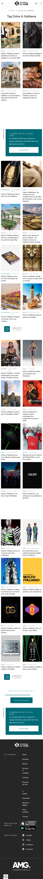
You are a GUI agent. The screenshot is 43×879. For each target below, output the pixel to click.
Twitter (28, 840)
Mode (24, 754)
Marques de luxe (25, 783)
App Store (28, 823)
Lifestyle (25, 777)
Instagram (29, 844)
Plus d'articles (21, 700)
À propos (24, 792)
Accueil (12, 10)
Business (25, 759)
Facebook (29, 849)
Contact (25, 816)
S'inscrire (24, 150)
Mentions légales (25, 804)
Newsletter (26, 798)
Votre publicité (25, 810)
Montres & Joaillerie (25, 770)
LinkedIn (29, 835)
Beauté (24, 763)
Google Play (28, 828)
